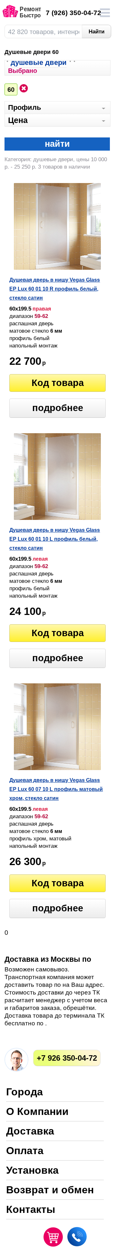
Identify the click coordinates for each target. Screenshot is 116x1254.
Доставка (30, 1131)
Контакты (30, 1210)
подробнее (57, 408)
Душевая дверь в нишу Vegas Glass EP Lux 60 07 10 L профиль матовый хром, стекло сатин (56, 789)
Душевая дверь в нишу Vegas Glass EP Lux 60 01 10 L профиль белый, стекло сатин (54, 539)
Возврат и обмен (50, 1190)
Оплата (25, 1151)
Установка (32, 1170)
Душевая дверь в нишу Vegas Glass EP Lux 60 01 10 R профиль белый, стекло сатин (54, 289)
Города (24, 1092)
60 (11, 89)
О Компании (37, 1112)
